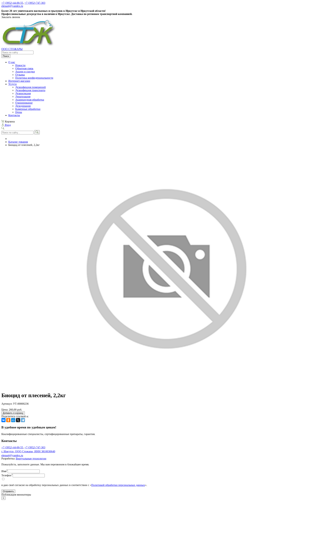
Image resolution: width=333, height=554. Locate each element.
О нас (11, 62)
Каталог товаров (18, 141)
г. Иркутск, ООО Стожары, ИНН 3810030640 (28, 451)
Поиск (6, 56)
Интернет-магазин (19, 80)
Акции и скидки (25, 71)
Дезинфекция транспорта (30, 90)
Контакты (14, 115)
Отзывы (20, 74)
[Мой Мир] (13, 420)
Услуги (12, 84)
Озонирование (24, 102)
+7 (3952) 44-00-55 (12, 2)
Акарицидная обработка (29, 99)
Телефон (7, 475)
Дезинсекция (23, 93)
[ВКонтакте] (3, 420)
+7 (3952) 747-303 (34, 2)
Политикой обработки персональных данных (118, 485)
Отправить (8, 491)
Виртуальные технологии (31, 458)
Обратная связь (24, 68)
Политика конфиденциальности (34, 77)
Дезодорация (23, 105)
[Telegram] (23, 420)
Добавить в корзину (13, 413)
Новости (20, 65)
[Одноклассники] (8, 420)
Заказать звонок (10, 17)
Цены (18, 112)
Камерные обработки (27, 109)
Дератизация (22, 96)
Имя (4, 471)
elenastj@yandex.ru (12, 6)
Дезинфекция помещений (30, 87)
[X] (18, 420)
